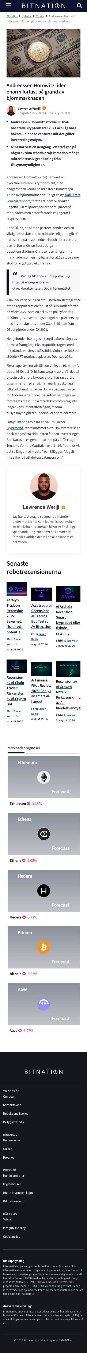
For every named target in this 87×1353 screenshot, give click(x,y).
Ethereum (18, 803)
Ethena (15, 860)
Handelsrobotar (13, 1175)
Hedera (16, 917)
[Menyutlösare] (8, 6)
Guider (7, 1149)
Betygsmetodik (13, 1122)
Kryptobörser (12, 1184)
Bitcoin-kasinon (13, 1201)
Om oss (8, 1096)
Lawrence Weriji (41, 507)
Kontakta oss (12, 1105)
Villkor (7, 1219)
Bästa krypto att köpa (18, 1193)
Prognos (9, 1157)
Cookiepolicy (11, 1236)
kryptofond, (15, 428)
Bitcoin (16, 973)
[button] (79, 6)
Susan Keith (70, 641)
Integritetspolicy (14, 1228)
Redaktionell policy (15, 1113)
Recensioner (11, 1140)
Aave (14, 1030)
